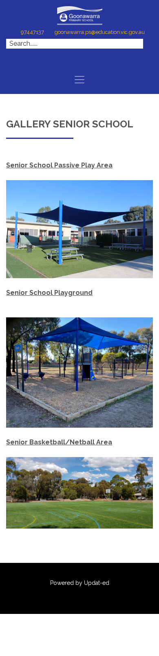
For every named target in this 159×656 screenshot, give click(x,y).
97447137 (32, 32)
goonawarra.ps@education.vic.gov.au (100, 32)
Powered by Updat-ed (79, 583)
